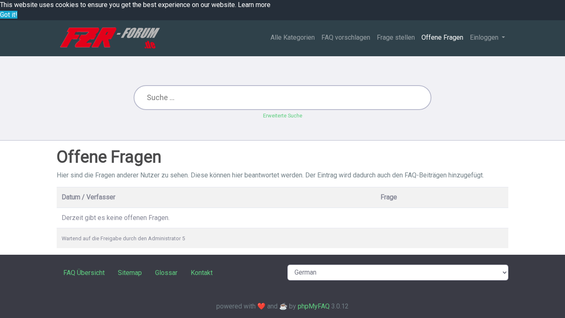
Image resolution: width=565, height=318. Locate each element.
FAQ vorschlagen (345, 37)
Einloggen (485, 37)
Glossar (166, 273)
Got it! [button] (8, 15)
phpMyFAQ (314, 306)
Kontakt (202, 273)
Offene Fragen (442, 37)
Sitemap (130, 273)
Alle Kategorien (293, 37)
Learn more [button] (254, 5)
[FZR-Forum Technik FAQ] (110, 38)
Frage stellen (396, 37)
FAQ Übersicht (84, 273)
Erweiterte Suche (282, 115)
